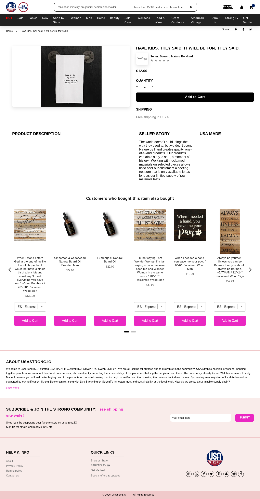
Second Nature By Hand (176, 56)
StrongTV (231, 17)
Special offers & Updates (105, 475)
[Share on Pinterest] (236, 29)
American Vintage (197, 20)
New (45, 17)
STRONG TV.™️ (100, 465)
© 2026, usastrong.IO (114, 494)
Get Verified (248, 20)
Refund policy (14, 470)
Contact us (12, 475)
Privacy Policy (14, 465)
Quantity (144, 80)
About (9, 460)
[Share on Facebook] (243, 29)
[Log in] (241, 7)
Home (9, 31)
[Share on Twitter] (250, 29)
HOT (9, 17)
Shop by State (99, 460)
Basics (32, 17)
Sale (20, 17)
